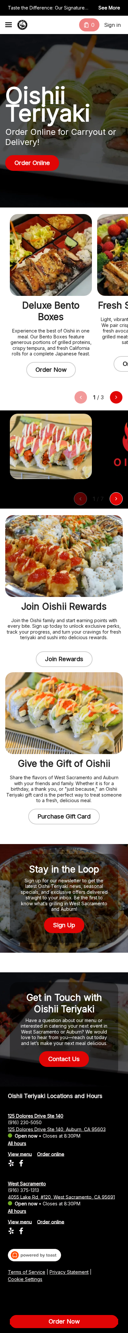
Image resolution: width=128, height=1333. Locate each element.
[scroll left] (80, 397)
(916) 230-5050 (25, 1122)
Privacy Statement (69, 1272)
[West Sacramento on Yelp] (12, 1232)
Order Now (64, 1321)
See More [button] (109, 7)
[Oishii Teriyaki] (22, 25)
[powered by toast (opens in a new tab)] (34, 1255)
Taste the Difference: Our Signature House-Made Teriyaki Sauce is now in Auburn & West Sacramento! (49, 8)
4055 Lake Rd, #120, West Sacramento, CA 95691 (61, 1196)
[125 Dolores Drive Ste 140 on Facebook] (20, 1164)
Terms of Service (26, 1272)
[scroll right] (116, 397)
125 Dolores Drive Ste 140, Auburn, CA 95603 (57, 1129)
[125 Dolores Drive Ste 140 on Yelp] (12, 1164)
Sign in (112, 25)
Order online (50, 1154)
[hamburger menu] (8, 24)
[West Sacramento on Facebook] (20, 1232)
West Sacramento (27, 1183)
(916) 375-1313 (23, 1190)
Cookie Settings (25, 1279)
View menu (20, 1154)
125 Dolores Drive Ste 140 (35, 1116)
